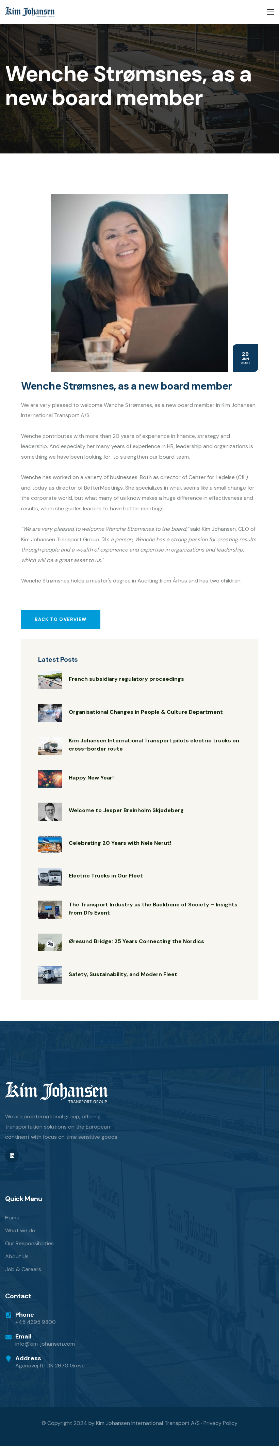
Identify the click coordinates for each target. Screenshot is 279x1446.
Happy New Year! (91, 777)
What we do (20, 1230)
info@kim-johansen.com (45, 1343)
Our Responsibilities (29, 1243)
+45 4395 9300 (35, 1322)
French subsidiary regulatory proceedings (126, 679)
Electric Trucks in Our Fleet (106, 875)
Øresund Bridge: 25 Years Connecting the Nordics (136, 941)
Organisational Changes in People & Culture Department (146, 712)
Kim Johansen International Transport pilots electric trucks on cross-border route (154, 744)
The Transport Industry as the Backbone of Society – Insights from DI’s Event (153, 908)
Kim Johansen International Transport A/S (148, 1423)
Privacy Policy (220, 1423)
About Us (17, 1256)
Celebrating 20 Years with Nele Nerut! (120, 843)
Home (12, 1217)
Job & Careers (23, 1269)
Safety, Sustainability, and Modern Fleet (123, 974)
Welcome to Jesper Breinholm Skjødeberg (126, 810)
